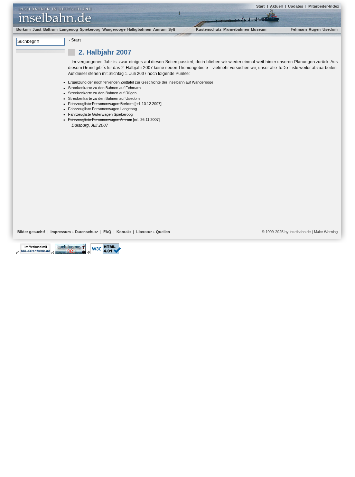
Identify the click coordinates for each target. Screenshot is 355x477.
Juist (36, 29)
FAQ (107, 232)
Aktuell (276, 6)
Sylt (171, 29)
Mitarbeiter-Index (323, 6)
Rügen (315, 29)
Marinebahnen (236, 29)
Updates (295, 6)
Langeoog (68, 29)
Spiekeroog (90, 29)
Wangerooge (113, 29)
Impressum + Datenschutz (74, 232)
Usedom (330, 29)
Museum (259, 29)
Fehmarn (299, 29)
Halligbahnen (139, 29)
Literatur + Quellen (153, 232)
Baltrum (50, 29)
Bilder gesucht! (31, 232)
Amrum (160, 29)
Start (260, 6)
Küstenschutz (209, 29)
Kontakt (123, 232)
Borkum (23, 29)
